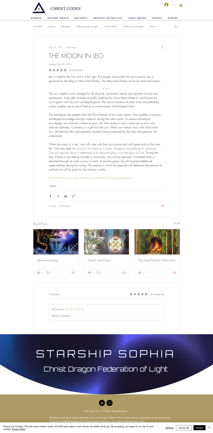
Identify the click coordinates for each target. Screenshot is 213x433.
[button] (180, 5)
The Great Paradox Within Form (156, 260)
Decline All (184, 427)
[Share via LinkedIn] (65, 196)
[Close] (209, 427)
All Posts (37, 26)
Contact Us (92, 411)
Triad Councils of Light (87, 26)
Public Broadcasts (115, 411)
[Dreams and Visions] (106, 241)
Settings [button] (170, 427)
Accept (199, 427)
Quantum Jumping (47, 260)
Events (51, 26)
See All (176, 223)
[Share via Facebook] (50, 196)
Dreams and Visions (99, 260)
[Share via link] (73, 196)
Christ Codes (110, 26)
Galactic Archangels (133, 26)
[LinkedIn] (102, 403)
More (152, 26)
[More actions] (162, 47)
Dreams (52, 185)
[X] (109, 403)
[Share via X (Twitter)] (57, 196)
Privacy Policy (18, 429)
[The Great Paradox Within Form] (157, 241)
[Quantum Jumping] (55, 241)
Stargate (65, 26)
